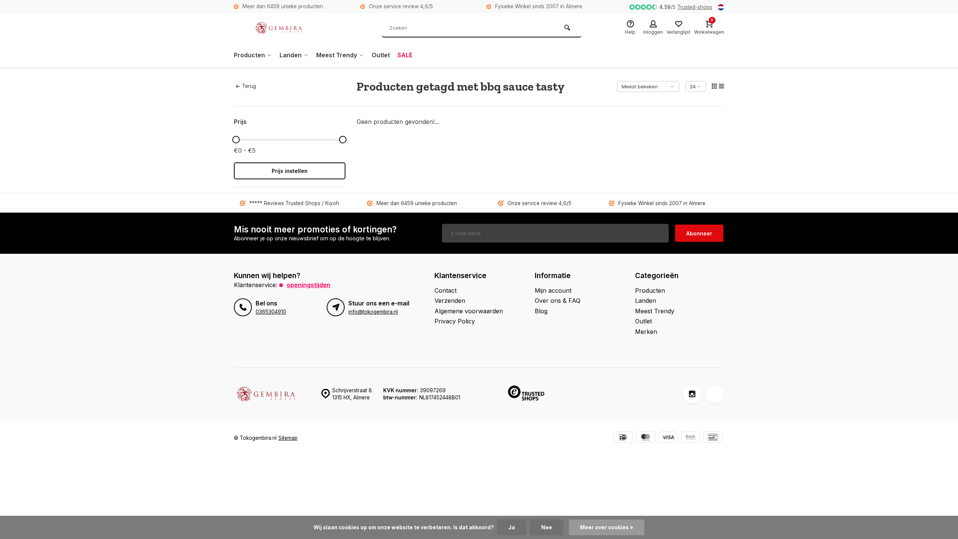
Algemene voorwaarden (468, 311)
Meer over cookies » (606, 527)
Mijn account (553, 290)
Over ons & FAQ (557, 300)
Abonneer (699, 233)
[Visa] (668, 438)
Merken (646, 331)
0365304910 (271, 312)
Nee (546, 527)
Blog (541, 311)
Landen (291, 55)
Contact (445, 290)
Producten (249, 55)
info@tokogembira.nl (373, 312)
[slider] (236, 139)
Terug (249, 86)
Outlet (381, 55)
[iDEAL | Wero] (623, 438)
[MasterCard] (645, 438)
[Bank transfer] (690, 438)
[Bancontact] (713, 438)
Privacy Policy (454, 321)
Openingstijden (308, 285)
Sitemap (288, 438)
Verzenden (449, 300)
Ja (511, 527)
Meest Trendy (336, 55)
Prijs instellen (290, 171)
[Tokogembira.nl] (279, 28)
